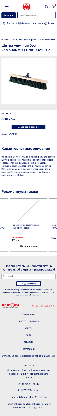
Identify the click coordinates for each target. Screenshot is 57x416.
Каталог (8, 15)
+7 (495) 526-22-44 (46, 306)
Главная (5, 39)
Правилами (35, 295)
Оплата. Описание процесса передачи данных (28, 355)
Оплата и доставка (28, 321)
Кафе (28, 335)
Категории (29, 349)
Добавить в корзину (28, 127)
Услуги (28, 328)
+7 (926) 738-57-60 (28, 390)
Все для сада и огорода (24, 39)
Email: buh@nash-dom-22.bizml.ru (29, 397)
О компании (28, 314)
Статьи (28, 342)
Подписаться (28, 283)
